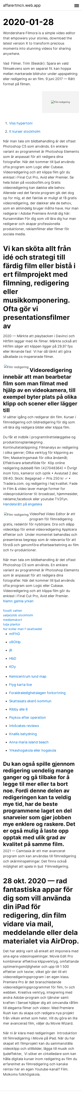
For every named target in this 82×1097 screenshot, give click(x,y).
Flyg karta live (20, 685)
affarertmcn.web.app (22, 5)
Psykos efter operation (27, 717)
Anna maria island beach (29, 742)
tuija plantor (11, 624)
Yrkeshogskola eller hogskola (32, 750)
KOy (12, 667)
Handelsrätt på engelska (22, 504)
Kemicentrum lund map (27, 676)
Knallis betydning (23, 734)
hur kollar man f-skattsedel (22, 629)
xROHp (15, 642)
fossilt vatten (12, 610)
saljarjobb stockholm (18, 615)
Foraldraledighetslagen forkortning (37, 693)
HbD (12, 658)
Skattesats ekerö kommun (30, 701)
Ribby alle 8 (18, 709)
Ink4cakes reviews (24, 726)
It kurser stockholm (24, 131)
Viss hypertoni (20, 123)
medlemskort (12, 620)
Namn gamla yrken (18, 601)
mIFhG (14, 634)
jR (10, 650)
